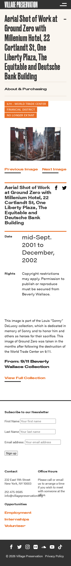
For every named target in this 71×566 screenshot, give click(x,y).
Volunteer (15, 526)
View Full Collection (25, 378)
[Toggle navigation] (63, 4)
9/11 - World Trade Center (26, 104)
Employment (18, 512)
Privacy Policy (54, 556)
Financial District (21, 109)
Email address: (15, 442)
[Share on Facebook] (56, 187)
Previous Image (21, 169)
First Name (12, 421)
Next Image (54, 169)
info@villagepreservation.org (24, 495)
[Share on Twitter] (64, 187)
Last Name (12, 432)
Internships (17, 519)
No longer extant (20, 115)
